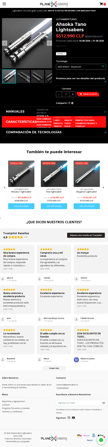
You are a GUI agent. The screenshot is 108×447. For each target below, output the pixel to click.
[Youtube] (73, 418)
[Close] (33, 353)
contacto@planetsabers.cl (67, 384)
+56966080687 (62, 388)
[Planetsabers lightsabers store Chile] (54, 4)
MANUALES (15, 111)
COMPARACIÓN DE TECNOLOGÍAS (34, 132)
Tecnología (61, 61)
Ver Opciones (21, 206)
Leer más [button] (8, 268)
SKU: (58, 46)
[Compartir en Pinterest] (72, 103)
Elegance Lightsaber (86, 191)
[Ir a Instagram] (69, 418)
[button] (101, 440)
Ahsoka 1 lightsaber (21, 191)
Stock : (60, 54)
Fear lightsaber (54, 191)
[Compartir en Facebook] (69, 103)
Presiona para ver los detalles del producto (80, 78)
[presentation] (4, 43)
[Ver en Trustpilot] (2, 279)
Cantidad (66, 88)
